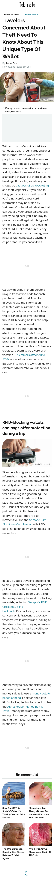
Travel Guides (11, 14)
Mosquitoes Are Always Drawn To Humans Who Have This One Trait (39, 813)
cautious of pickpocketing (32, 185)
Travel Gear (30, 14)
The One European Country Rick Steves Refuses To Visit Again (13, 854)
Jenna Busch (12, 63)
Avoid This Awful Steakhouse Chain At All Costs (40, 852)
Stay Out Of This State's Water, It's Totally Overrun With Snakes (13, 813)
